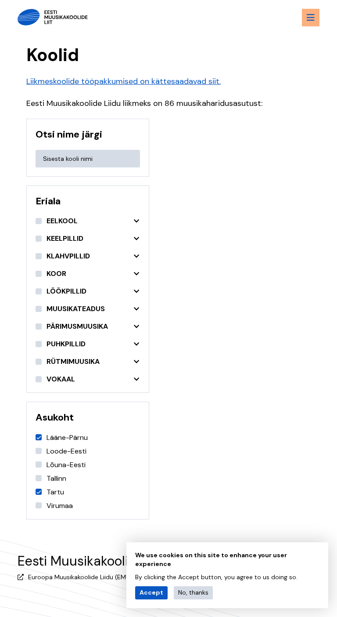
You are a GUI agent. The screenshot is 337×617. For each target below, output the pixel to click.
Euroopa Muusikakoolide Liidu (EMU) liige (86, 577)
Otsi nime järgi (69, 134)
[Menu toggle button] (310, 17)
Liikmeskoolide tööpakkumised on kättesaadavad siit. (123, 81)
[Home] (53, 17)
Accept (151, 592)
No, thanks (193, 592)
